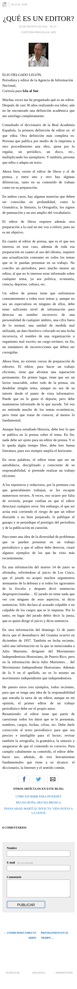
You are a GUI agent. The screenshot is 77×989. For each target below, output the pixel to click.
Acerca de (13, 972)
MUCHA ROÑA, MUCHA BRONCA (38, 802)
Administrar (64, 972)
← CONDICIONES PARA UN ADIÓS (20, 935)
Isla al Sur (19, 4)
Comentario (14, 877)
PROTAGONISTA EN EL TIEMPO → (54, 935)
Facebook (24, 779)
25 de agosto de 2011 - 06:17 (37, 26)
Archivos (38, 972)
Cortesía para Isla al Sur (38, 32)
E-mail (20, 862)
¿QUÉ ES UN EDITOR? (38, 19)
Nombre (12, 848)
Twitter (38, 779)
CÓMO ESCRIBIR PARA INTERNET (38, 796)
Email (53, 779)
